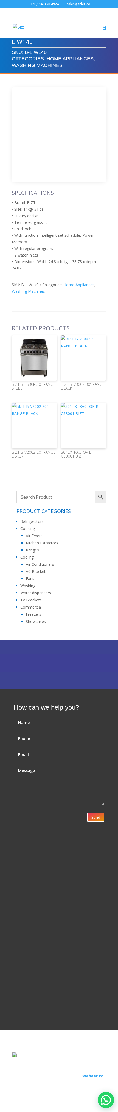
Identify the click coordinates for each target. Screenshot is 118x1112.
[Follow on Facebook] (16, 1083)
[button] (106, 1100)
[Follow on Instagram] (27, 1083)
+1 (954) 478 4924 (45, 4)
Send (95, 817)
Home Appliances (70, 59)
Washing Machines (37, 65)
